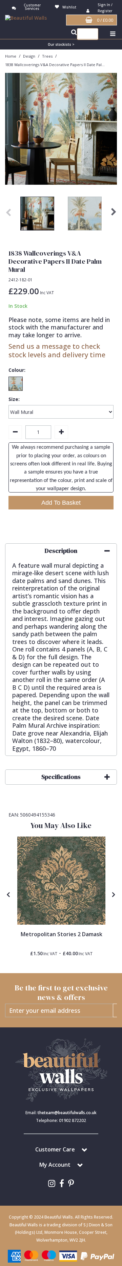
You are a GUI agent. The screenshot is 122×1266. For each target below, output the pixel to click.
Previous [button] (8, 215)
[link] (52, 1183)
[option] (37, 215)
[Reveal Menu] (112, 34)
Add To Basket (61, 502)
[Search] (91, 34)
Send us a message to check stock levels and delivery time (56, 350)
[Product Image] (61, 881)
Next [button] (113, 215)
